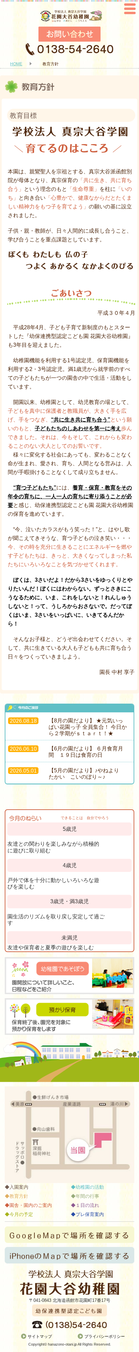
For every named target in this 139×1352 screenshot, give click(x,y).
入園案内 (18, 1187)
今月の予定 (21, 1214)
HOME (16, 64)
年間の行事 (87, 1196)
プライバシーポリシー (104, 1336)
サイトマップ (40, 1336)
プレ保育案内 (90, 1214)
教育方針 (18, 1196)
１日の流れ (87, 1205)
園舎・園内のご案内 (30, 1205)
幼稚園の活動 (90, 1187)
